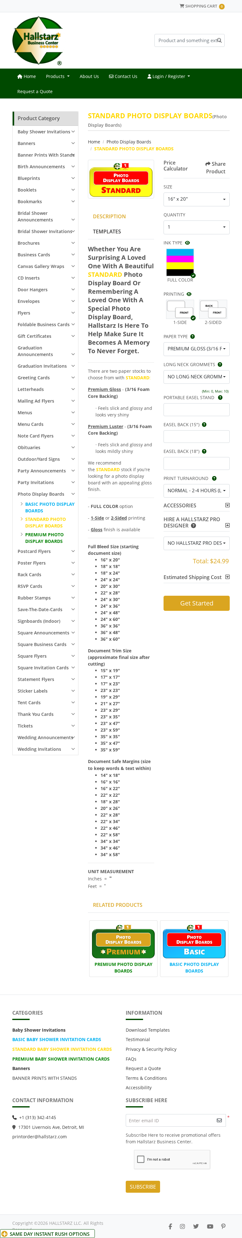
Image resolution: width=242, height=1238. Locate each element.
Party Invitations (36, 482)
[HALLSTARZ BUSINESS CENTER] (39, 40)
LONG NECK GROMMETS (189, 364)
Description (109, 216)
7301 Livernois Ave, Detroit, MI (52, 1127)
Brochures (29, 243)
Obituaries (29, 447)
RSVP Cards (30, 586)
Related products (117, 904)
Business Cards (34, 255)
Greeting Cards (34, 378)
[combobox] (197, 199)
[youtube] (210, 1226)
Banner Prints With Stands (46, 155)
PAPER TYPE (176, 336)
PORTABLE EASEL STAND (190, 397)
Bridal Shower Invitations (45, 231)
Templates (107, 231)
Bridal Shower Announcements (35, 216)
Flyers (24, 313)
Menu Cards (30, 424)
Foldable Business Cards (44, 324)
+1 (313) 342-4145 (37, 1117)
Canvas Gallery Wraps (41, 266)
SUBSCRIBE (143, 1186)
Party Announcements (42, 471)
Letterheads (31, 389)
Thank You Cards (36, 714)
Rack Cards (29, 574)
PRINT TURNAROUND (187, 478)
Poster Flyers (32, 563)
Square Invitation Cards (43, 668)
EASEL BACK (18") (181, 451)
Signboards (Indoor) (39, 621)
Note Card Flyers (36, 436)
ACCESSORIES (180, 505)
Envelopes (29, 301)
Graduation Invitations (42, 366)
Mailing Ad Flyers (36, 401)
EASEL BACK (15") (181, 424)
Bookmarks (30, 201)
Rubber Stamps (34, 598)
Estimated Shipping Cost (193, 577)
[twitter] (196, 1226)
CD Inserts (29, 278)
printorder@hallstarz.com (39, 1137)
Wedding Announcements (45, 737)
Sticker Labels (33, 691)
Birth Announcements (41, 167)
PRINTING (174, 294)
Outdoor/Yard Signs (39, 459)
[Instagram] (182, 1226)
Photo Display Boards (41, 494)
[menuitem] (26, 76)
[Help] (191, 336)
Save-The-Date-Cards (40, 609)
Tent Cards (29, 702)
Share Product (216, 167)
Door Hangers (33, 290)
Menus (25, 412)
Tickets (25, 726)
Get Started (196, 603)
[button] (180, 262)
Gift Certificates (34, 336)
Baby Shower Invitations (44, 132)
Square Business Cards (42, 644)
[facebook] (170, 1226)
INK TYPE (173, 243)
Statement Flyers (36, 679)
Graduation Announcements (35, 351)
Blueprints (29, 178)
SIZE (168, 187)
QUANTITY (174, 215)
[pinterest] (223, 1226)
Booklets (27, 190)
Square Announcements (43, 633)
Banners (26, 143)
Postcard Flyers (34, 551)
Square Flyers (32, 656)
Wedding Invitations (39, 749)
